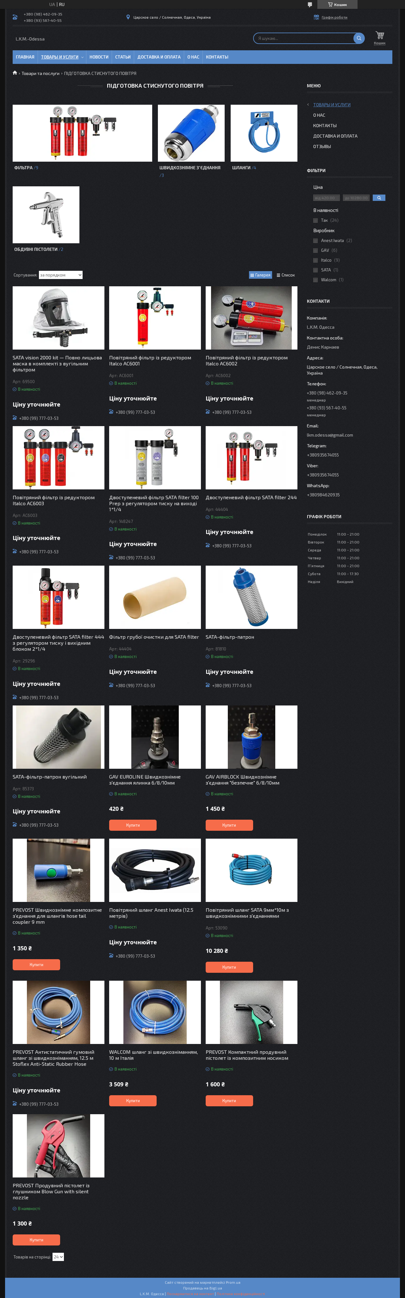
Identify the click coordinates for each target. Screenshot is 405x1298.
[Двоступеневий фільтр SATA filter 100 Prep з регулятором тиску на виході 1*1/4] (155, 457)
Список (288, 274)
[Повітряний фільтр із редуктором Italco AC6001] (155, 318)
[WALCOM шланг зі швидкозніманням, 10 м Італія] (155, 1012)
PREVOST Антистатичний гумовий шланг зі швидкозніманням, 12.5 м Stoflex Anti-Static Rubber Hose (53, 1058)
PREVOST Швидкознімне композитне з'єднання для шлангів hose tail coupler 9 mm (57, 916)
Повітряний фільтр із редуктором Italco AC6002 (247, 360)
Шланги (241, 167)
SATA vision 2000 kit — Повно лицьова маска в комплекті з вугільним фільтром (57, 363)
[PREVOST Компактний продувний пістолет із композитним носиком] (251, 1012)
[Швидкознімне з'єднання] (191, 133)
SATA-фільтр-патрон (230, 637)
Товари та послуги (40, 73)
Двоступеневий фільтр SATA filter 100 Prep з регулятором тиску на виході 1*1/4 (154, 503)
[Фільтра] (82, 133)
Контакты (217, 56)
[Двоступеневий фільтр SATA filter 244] (251, 457)
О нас (193, 56)
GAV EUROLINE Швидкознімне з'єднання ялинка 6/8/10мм (145, 779)
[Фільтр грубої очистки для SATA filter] (155, 597)
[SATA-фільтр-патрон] (251, 597)
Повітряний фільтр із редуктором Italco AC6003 (54, 500)
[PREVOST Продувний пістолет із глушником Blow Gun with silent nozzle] (58, 1145)
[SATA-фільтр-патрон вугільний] (58, 737)
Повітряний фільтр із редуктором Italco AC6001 (150, 360)
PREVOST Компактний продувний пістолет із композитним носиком (247, 1055)
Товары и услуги (59, 56)
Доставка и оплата (159, 56)
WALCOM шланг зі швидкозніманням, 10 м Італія (153, 1055)
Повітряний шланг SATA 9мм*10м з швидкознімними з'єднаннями (247, 913)
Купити (133, 825)
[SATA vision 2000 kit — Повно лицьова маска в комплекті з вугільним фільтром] (58, 318)
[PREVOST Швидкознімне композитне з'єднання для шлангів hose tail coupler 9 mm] (58, 870)
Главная (25, 56)
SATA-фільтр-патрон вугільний (50, 776)
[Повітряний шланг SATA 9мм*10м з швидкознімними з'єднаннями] (251, 870)
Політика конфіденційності (241, 1293)
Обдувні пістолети (36, 249)
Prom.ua (233, 1282)
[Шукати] (359, 38)
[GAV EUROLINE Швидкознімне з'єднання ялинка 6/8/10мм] (155, 737)
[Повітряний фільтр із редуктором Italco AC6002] (251, 318)
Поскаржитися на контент (190, 1293)
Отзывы (322, 146)
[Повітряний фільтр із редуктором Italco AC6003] (58, 457)
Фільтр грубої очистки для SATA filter (154, 637)
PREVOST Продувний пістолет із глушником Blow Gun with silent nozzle (51, 1191)
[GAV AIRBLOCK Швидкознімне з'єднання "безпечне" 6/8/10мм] (251, 737)
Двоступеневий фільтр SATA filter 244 (251, 497)
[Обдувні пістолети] (46, 214)
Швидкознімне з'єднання (190, 167)
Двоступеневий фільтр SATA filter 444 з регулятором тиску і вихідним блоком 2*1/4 (58, 643)
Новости (99, 56)
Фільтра (23, 167)
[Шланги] (264, 133)
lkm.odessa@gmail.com (330, 435)
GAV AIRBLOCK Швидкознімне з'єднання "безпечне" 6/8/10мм (242, 779)
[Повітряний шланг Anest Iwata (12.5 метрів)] (155, 870)
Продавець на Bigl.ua (202, 1288)
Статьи (123, 56)
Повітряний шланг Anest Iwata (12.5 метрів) (151, 913)
